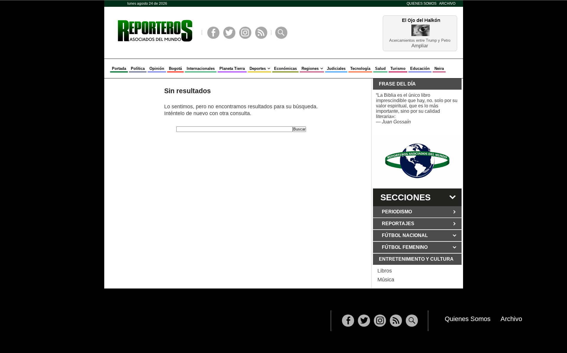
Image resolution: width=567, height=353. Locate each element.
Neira (439, 68)
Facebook (213, 33)
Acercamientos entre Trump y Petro (419, 40)
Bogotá (175, 68)
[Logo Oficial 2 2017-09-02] (417, 161)
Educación (420, 68)
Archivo (447, 3)
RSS (261, 33)
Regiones (310, 68)
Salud (380, 68)
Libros (384, 271)
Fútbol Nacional (405, 235)
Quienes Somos (421, 3)
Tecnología (360, 68)
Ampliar (419, 45)
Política (138, 68)
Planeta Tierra (232, 68)
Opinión (156, 68)
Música (385, 280)
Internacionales (201, 68)
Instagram (245, 33)
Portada (119, 68)
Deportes (258, 68)
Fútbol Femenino (405, 247)
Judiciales (336, 68)
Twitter (229, 33)
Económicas (285, 68)
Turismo (397, 68)
